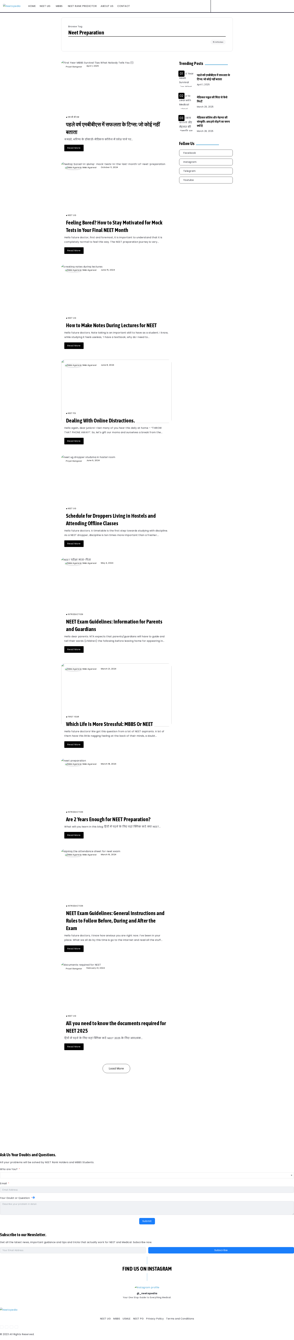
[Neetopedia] (11, 6)
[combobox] (147, 1175)
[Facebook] (233, 6)
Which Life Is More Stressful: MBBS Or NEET (109, 724)
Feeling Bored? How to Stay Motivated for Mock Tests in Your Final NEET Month (114, 226)
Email (3, 1183)
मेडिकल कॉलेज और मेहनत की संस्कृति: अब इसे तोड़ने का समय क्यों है (213, 121)
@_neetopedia (147, 1293)
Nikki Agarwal (90, 167)
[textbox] (147, 1175)
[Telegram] (206, 171)
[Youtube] (239, 6)
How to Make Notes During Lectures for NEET (111, 325)
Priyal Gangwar (74, 66)
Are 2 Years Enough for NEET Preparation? (108, 819)
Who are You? (8, 1169)
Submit (147, 1221)
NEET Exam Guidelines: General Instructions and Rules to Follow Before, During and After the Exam (115, 920)
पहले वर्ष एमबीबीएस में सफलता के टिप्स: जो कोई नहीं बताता (213, 77)
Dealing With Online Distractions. (100, 420)
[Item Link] (116, 94)
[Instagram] (236, 6)
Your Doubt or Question (15, 1198)
